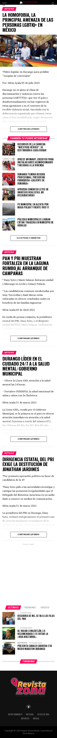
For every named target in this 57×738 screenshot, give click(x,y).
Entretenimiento (15, 714)
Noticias (30, 714)
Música (36, 718)
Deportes (25, 718)
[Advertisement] (28, 574)
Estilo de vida (43, 714)
